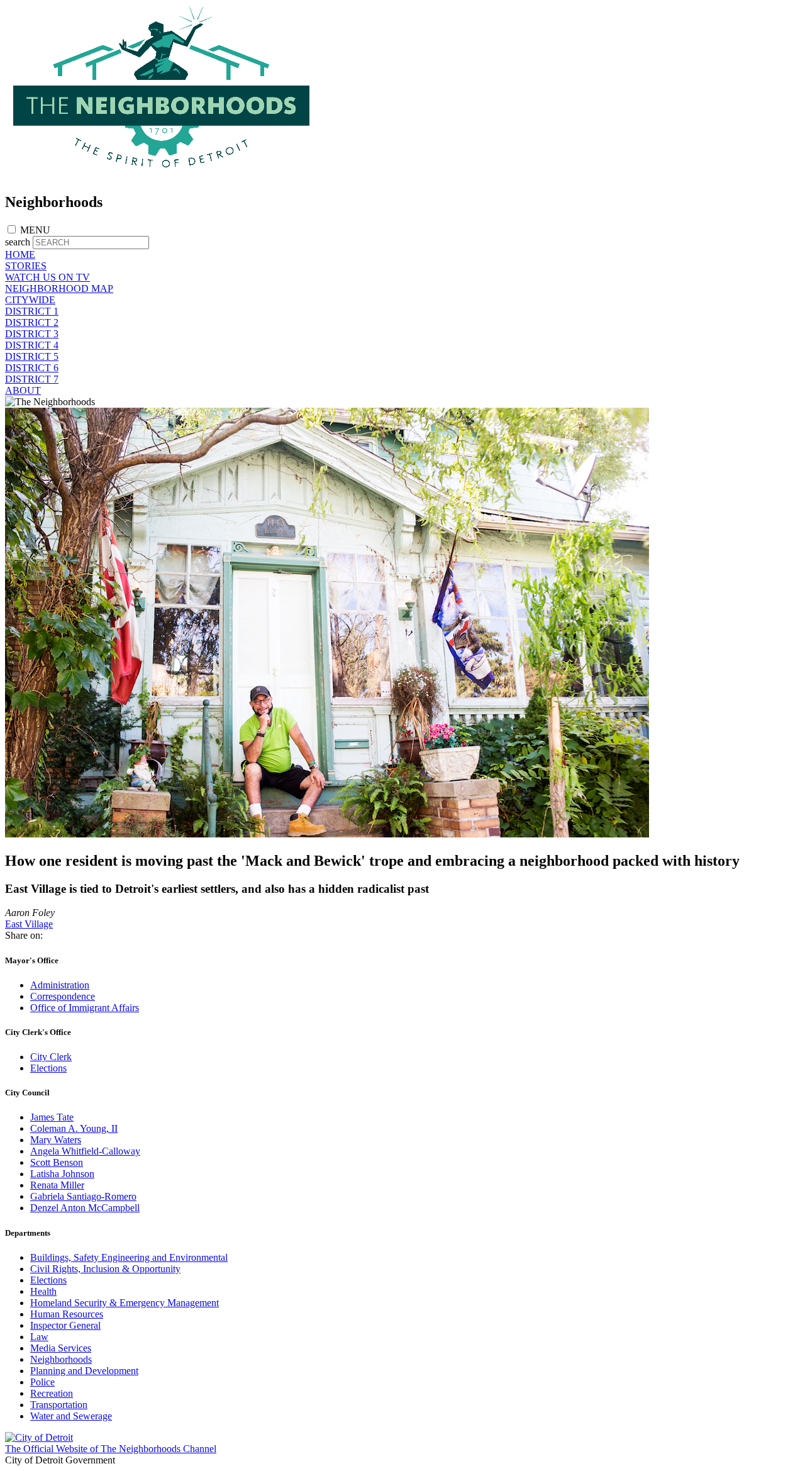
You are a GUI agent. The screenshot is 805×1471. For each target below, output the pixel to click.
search (17, 242)
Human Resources (66, 1314)
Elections (48, 1068)
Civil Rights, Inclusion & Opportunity (105, 1268)
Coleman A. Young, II (74, 1128)
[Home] (162, 175)
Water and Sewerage (71, 1416)
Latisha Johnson (62, 1173)
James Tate (52, 1117)
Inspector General (65, 1325)
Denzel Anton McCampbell (85, 1207)
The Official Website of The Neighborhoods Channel (110, 1448)
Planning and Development (84, 1370)
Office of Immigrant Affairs (84, 1007)
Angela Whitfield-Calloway (85, 1151)
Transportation (58, 1404)
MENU (35, 230)
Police (42, 1382)
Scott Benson (56, 1162)
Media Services (60, 1348)
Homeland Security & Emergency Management (124, 1302)
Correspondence (62, 996)
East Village (29, 924)
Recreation (51, 1393)
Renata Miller (57, 1185)
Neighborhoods (61, 1359)
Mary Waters (55, 1139)
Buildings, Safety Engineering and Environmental (129, 1257)
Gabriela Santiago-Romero (83, 1196)
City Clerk (51, 1056)
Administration (59, 985)
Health (43, 1291)
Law (39, 1336)
